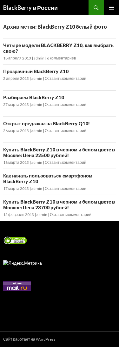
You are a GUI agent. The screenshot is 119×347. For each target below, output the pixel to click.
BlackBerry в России (30, 7)
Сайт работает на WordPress (29, 339)
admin (39, 58)
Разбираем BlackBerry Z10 (33, 97)
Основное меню (111, 7)
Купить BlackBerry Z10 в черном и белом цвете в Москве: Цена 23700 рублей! (59, 204)
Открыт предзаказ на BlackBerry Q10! (46, 123)
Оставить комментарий (65, 78)
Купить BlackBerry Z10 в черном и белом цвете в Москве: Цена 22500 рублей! (59, 152)
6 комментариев (61, 58)
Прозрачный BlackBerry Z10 (36, 71)
